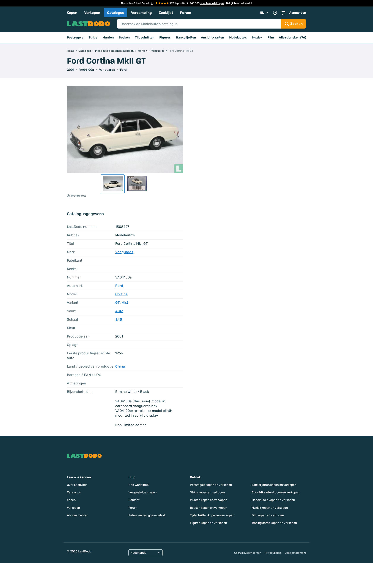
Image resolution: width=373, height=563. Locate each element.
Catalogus (115, 13)
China (120, 366)
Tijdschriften (144, 37)
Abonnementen (77, 515)
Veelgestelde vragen (142, 492)
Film (270, 37)
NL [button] (262, 12)
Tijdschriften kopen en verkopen (212, 515)
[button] (283, 13)
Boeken (124, 37)
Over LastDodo (77, 485)
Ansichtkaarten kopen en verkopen (275, 492)
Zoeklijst (166, 13)
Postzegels (75, 37)
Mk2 (125, 303)
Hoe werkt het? (138, 485)
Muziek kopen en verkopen (269, 508)
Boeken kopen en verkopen (208, 508)
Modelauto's (238, 37)
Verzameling (141, 13)
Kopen (72, 13)
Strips (92, 37)
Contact (133, 500)
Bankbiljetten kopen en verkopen (273, 485)
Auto (119, 311)
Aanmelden (297, 12)
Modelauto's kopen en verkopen (273, 500)
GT (117, 303)
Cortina (121, 294)
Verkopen (92, 13)
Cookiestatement (295, 552)
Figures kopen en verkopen (208, 523)
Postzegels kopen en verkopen (211, 485)
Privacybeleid (273, 552)
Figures (165, 37)
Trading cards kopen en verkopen (274, 523)
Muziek (257, 37)
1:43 (118, 319)
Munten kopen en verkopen (208, 500)
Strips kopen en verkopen (207, 492)
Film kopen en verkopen (267, 515)
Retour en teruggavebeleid (146, 515)
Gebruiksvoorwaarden (247, 552)
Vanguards (107, 70)
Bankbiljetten (186, 37)
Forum (185, 13)
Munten (108, 37)
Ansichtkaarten (212, 37)
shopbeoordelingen (212, 3)
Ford (123, 70)
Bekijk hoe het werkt (239, 3)
